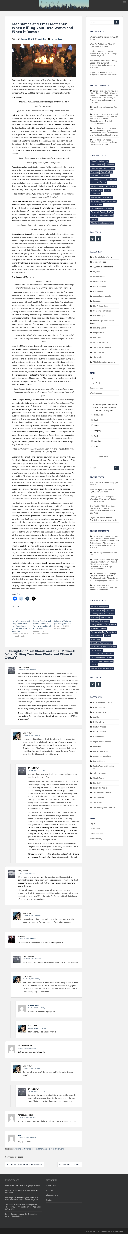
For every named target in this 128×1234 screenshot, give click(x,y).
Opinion (49, 1200)
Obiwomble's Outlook (102, 311)
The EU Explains (96, 205)
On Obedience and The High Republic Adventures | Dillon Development (103, 130)
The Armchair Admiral (102, 347)
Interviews (97, 301)
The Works (97, 357)
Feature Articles (99, 281)
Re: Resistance (111, 186)
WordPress (119, 1231)
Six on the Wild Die (100, 342)
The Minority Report (98, 212)
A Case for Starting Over (99, 161)
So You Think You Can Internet (101, 197)
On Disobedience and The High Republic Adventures (101, 121)
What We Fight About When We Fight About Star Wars (103, 45)
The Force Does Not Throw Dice (102, 208)
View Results (104, 456)
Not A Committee (100, 306)
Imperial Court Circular (102, 296)
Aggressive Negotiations (103, 267)
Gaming (97, 441)
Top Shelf (94, 219)
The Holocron (98, 352)
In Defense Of (111, 179)
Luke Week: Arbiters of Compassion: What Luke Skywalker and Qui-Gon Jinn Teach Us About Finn (21, 626)
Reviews (107, 190)
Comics (97, 425)
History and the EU (97, 179)
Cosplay (97, 430)
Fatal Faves (95, 172)
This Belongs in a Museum (104, 362)
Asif (19, 1135)
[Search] (116, 22)
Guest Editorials (99, 286)
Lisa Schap (42, 39)
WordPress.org (96, 393)
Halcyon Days (56, 39)
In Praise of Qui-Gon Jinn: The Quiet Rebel (62, 622)
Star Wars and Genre (108, 201)
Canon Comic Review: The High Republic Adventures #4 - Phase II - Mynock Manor (104, 116)
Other (96, 446)
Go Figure (94, 176)
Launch (103, 183)
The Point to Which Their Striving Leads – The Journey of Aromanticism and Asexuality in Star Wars (103, 64)
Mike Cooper (33, 1005)
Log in (92, 378)
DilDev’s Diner (99, 276)
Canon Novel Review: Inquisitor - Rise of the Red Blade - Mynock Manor (104, 93)
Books (97, 420)
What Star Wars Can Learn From (102, 223)
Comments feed (96, 388)
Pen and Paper (99, 316)
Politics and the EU (97, 186)
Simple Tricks (98, 332)
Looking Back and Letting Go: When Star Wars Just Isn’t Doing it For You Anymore (103, 53)
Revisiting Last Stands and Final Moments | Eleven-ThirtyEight (38, 1149)
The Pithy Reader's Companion (102, 216)
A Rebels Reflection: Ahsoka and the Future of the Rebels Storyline (103, 142)
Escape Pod (110, 165)
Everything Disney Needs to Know (102, 168)
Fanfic (96, 436)
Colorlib (103, 1231)
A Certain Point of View (102, 257)
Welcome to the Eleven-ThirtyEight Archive (104, 38)
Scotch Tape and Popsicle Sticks (102, 321)
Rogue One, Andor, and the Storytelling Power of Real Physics (104, 73)
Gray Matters (104, 176)
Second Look (95, 194)
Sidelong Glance (99, 328)
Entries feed (95, 383)
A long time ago (99, 262)
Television (98, 415)
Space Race (95, 201)
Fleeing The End (106, 172)
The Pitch (110, 212)
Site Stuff (96, 337)
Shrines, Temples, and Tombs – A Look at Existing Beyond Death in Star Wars (42, 625)
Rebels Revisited (96, 190)
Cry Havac (97, 271)
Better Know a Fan (97, 165)
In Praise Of (95, 183)
